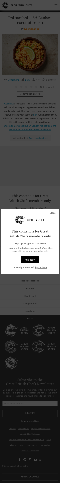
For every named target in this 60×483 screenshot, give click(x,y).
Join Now (30, 259)
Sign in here (41, 267)
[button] (30, 259)
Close (53, 213)
